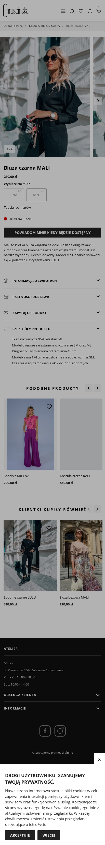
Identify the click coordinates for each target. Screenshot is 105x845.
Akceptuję (20, 835)
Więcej (49, 835)
